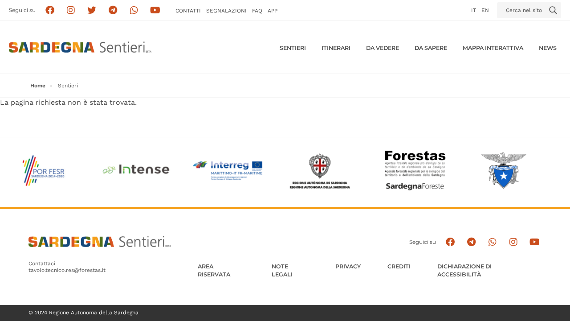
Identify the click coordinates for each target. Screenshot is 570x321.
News (548, 48)
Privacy (348, 266)
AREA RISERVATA (214, 270)
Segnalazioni (226, 11)
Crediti (399, 266)
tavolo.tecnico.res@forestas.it (67, 270)
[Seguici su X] (92, 10)
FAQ (257, 11)
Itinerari (336, 48)
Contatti (188, 11)
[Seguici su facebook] (50, 10)
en (485, 10)
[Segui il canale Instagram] (513, 242)
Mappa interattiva (493, 48)
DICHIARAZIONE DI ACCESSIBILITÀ (464, 270)
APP (272, 11)
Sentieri (293, 48)
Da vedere (382, 48)
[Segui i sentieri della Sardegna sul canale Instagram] (71, 10)
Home (37, 85)
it (473, 10)
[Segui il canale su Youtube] (155, 10)
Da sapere (431, 48)
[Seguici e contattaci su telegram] (113, 10)
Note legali (282, 270)
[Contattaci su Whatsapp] (134, 10)
